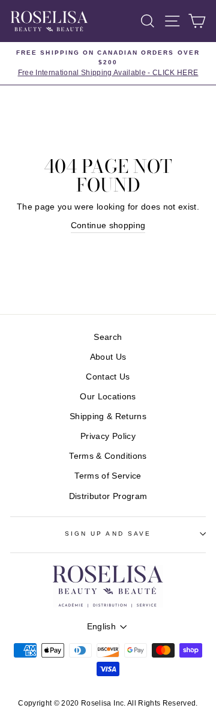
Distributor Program (108, 496)
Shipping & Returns (108, 416)
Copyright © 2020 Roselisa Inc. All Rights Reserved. (107, 703)
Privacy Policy (108, 436)
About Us (108, 357)
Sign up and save (108, 533)
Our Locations (108, 396)
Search (108, 337)
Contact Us (108, 376)
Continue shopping (108, 225)
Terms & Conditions (107, 456)
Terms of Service (107, 475)
